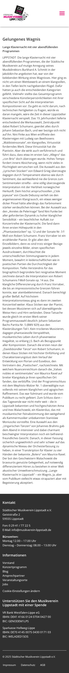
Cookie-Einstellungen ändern (21, 591)
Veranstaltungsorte (15, 580)
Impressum (9, 665)
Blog (5, 571)
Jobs (5, 584)
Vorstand (8, 563)
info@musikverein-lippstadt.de (31, 530)
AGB (42, 665)
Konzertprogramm (15, 567)
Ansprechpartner (14, 576)
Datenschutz (28, 665)
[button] (62, 13)
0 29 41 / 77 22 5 (19, 525)
